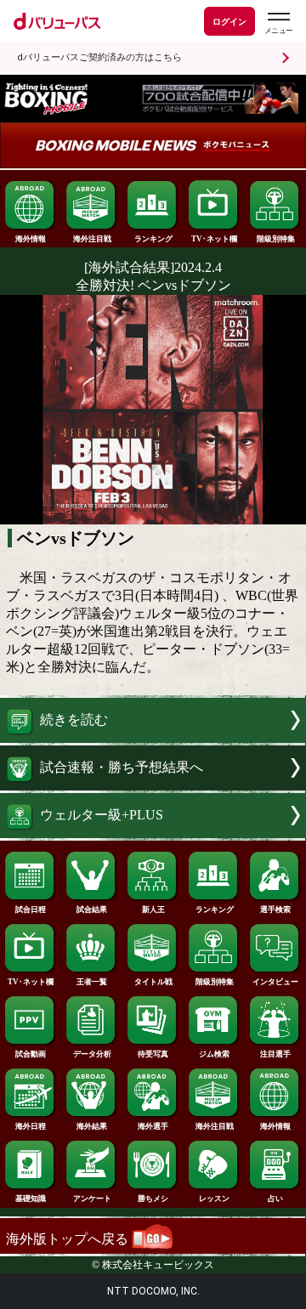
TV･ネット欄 (214, 239)
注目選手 (275, 1054)
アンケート (92, 1198)
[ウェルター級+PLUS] (153, 833)
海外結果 (91, 1126)
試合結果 (91, 909)
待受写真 (153, 1054)
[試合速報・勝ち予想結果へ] (153, 786)
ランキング (153, 239)
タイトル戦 (153, 982)
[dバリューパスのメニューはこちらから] (278, 23)
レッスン (214, 1198)
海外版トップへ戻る (69, 1239)
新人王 (153, 909)
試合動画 (30, 1054)
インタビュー (275, 982)
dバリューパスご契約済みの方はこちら (99, 57)
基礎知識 (30, 1198)
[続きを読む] (153, 738)
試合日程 (30, 909)
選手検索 (275, 909)
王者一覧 (91, 982)
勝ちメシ (153, 1198)
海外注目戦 (92, 239)
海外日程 (30, 1126)
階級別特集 (276, 239)
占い (275, 1198)
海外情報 (30, 239)
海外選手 (153, 1126)
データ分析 (92, 1054)
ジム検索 (214, 1054)
